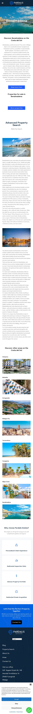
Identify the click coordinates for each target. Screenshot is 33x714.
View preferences (16, 708)
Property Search (8, 649)
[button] (30, 684)
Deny (16, 703)
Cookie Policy (12, 711)
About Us (5, 653)
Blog (4, 645)
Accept (16, 699)
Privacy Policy (19, 711)
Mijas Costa (5, 481)
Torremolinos (6, 440)
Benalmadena (6, 502)
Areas (4, 657)
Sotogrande (6, 398)
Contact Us (6, 661)
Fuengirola (5, 461)
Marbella (5, 377)
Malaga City (6, 418)
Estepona (5, 357)
